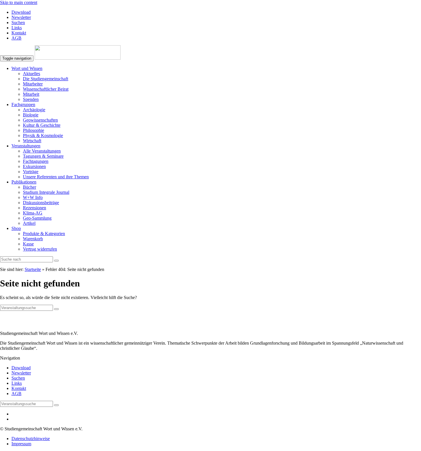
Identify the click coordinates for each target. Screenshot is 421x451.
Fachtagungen (35, 161)
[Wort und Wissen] (78, 58)
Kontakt (18, 32)
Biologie (30, 114)
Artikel (29, 223)
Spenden (31, 99)
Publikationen (23, 181)
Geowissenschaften (40, 120)
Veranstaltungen (25, 145)
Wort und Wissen (26, 68)
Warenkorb (33, 238)
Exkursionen (34, 166)
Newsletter (21, 17)
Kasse (28, 243)
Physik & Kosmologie (43, 135)
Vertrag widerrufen (40, 249)
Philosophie (33, 130)
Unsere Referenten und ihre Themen (56, 176)
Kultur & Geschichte (41, 125)
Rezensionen (34, 207)
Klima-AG (32, 212)
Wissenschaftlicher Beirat (45, 89)
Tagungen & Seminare (43, 156)
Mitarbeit (31, 94)
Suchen (18, 22)
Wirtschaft (32, 140)
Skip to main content (18, 2)
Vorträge (30, 171)
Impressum (21, 443)
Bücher (29, 187)
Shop (16, 228)
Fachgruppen (23, 104)
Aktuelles (31, 73)
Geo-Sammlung (37, 218)
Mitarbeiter (33, 83)
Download (21, 12)
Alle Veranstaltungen (42, 151)
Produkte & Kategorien (44, 233)
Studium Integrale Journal (46, 192)
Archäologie (34, 109)
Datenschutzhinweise (30, 438)
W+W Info (33, 197)
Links (16, 27)
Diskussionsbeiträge (41, 202)
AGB (16, 38)
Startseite (33, 269)
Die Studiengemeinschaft (45, 78)
